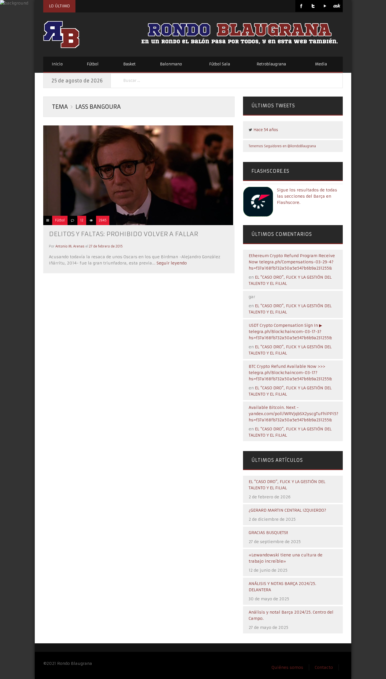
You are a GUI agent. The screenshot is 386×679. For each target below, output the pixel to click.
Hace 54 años (265, 129)
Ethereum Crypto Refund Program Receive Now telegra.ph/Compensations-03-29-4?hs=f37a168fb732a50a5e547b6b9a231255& (292, 262)
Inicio (57, 64)
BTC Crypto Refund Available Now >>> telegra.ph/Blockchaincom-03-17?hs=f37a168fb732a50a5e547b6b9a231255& (290, 372)
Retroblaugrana (271, 64)
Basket (129, 64)
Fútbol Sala (219, 64)
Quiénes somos (287, 667)
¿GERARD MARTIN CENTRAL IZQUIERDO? (287, 510)
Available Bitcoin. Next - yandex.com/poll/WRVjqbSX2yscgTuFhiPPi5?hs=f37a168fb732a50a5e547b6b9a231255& (293, 413)
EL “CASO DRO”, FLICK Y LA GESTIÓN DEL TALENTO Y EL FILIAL (287, 484)
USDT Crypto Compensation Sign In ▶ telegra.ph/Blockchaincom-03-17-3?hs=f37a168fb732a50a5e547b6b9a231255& (290, 331)
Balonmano (171, 64)
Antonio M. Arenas (69, 246)
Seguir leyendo (171, 263)
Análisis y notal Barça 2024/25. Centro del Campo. (291, 615)
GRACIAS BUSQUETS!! (268, 532)
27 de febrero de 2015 (106, 246)
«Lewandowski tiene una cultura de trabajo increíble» (285, 558)
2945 (103, 220)
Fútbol (93, 64)
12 (81, 220)
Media (321, 64)
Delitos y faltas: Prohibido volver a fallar (123, 234)
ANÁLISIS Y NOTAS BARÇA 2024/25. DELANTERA (282, 586)
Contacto (324, 667)
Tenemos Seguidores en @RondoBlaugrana (282, 146)
